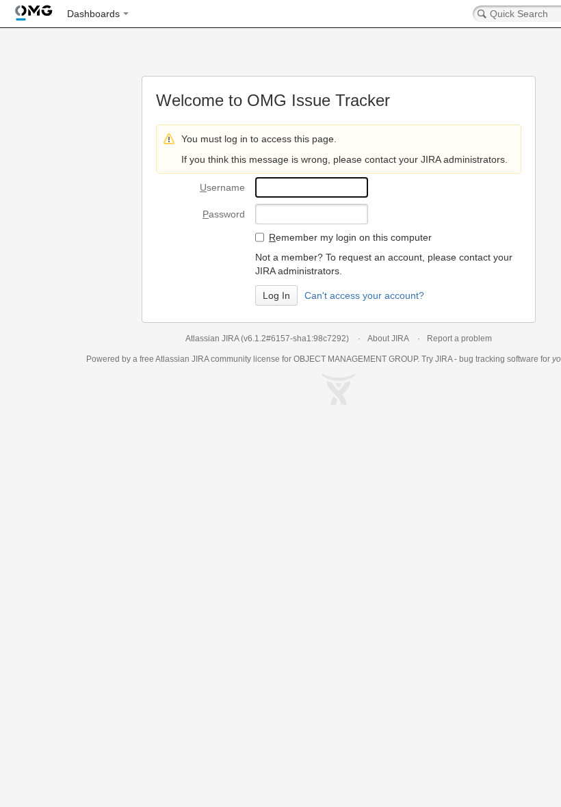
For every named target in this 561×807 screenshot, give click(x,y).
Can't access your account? (364, 295)
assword (224, 214)
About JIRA (387, 338)
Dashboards (93, 13)
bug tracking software (498, 359)
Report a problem (459, 338)
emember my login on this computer (350, 237)
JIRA (200, 359)
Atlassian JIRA (212, 338)
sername (222, 187)
